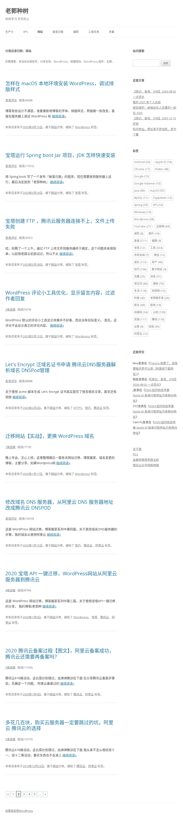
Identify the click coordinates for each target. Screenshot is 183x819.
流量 (139, 276)
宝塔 (78, 193)
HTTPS (77, 408)
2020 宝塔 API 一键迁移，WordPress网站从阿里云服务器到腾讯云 (61, 576)
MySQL (141, 198)
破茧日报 (58, 32)
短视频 (158, 291)
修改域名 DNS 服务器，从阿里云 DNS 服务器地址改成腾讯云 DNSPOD (59, 504)
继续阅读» (59, 116)
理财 (158, 284)
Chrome (142, 169)
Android (142, 162)
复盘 (140, 241)
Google (141, 176)
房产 (157, 262)
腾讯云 (98, 408)
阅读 (154, 326)
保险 (138, 233)
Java (139, 191)
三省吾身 (93, 32)
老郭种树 (17, 11)
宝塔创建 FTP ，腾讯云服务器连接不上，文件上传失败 (60, 223)
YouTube (142, 226)
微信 (159, 255)
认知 (159, 312)
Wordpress (82, 127)
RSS (135, 454)
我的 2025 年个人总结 (147, 102)
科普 (139, 298)
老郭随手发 (159, 298)
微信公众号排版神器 (146, 465)
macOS (157, 191)
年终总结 (141, 255)
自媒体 (141, 312)
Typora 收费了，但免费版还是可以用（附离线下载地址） (155, 368)
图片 (154, 233)
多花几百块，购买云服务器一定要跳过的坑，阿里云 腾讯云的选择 (59, 725)
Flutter (161, 169)
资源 (140, 319)
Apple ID (163, 162)
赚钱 (158, 319)
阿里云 (99, 545)
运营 (138, 326)
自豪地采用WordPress (19, 811)
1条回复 (10, 447)
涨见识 (141, 284)
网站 (40, 32)
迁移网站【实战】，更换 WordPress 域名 (49, 435)
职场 (155, 305)
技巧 (88, 408)
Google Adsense (147, 183)
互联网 (163, 226)
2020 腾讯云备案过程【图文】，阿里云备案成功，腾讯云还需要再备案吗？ (59, 653)
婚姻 (156, 241)
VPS (25, 32)
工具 (156, 248)
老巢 (111, 32)
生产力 (9, 32)
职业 (139, 305)
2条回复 (10, 309)
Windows (142, 212)
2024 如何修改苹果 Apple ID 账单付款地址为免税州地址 (155, 395)
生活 (140, 291)
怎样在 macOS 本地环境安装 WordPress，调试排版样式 (59, 86)
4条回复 (10, 590)
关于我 (137, 449)
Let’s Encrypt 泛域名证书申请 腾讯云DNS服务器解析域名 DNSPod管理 (60, 367)
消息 (155, 276)
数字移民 (159, 269)
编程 (76, 32)
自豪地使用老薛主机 (146, 460)
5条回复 (10, 667)
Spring (141, 205)
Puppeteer (162, 198)
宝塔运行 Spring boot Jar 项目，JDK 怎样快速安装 (60, 155)
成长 (140, 262)
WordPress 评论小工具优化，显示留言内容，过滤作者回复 (60, 295)
